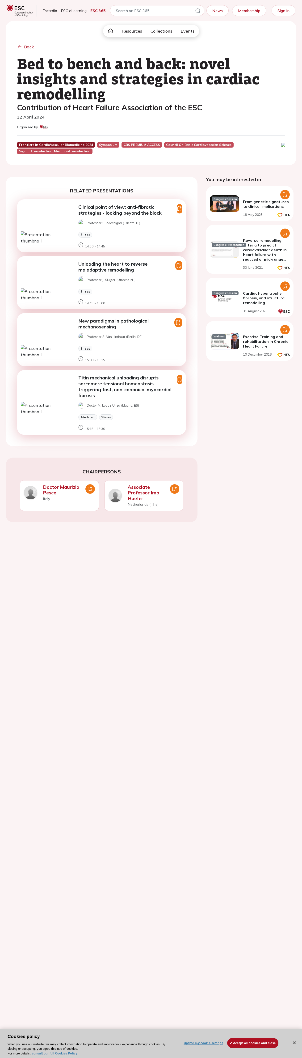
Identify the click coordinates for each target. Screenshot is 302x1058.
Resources (132, 31)
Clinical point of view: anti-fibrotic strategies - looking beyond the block (120, 210)
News (217, 10)
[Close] (294, 1043)
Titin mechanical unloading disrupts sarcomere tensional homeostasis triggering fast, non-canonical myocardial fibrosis (125, 386)
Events (187, 31)
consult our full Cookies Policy (54, 1053)
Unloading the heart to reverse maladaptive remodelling (112, 267)
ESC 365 (98, 10)
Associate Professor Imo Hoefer (143, 492)
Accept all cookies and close (254, 1043)
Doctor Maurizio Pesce (61, 490)
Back (29, 47)
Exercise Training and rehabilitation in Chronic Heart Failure (265, 341)
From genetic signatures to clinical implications (266, 204)
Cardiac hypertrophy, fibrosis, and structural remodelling (264, 298)
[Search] (198, 11)
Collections (161, 31)
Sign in (283, 10)
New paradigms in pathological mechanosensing (113, 324)
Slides (85, 235)
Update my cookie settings (203, 1043)
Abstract (87, 417)
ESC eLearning (74, 10)
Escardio (49, 10)
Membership (249, 10)
